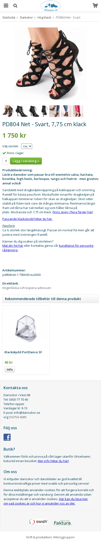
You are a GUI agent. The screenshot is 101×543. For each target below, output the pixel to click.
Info (10, 369)
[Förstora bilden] (50, 64)
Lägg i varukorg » (26, 161)
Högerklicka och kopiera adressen (26, 288)
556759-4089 (17, 417)
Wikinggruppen (64, 537)
